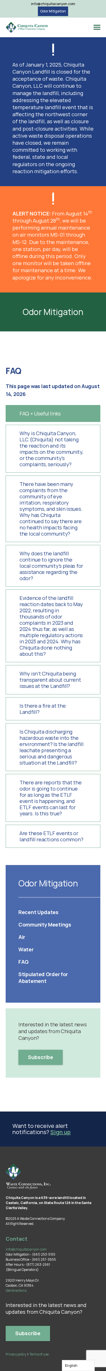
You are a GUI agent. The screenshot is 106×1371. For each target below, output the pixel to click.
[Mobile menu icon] (97, 27)
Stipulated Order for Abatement (43, 977)
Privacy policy (16, 1354)
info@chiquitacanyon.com (53, 3)
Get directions (16, 1290)
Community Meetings (44, 924)
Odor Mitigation (53, 11)
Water (26, 949)
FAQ (23, 961)
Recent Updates (38, 912)
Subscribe (40, 1057)
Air (21, 937)
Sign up (60, 1132)
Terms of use (39, 1354)
